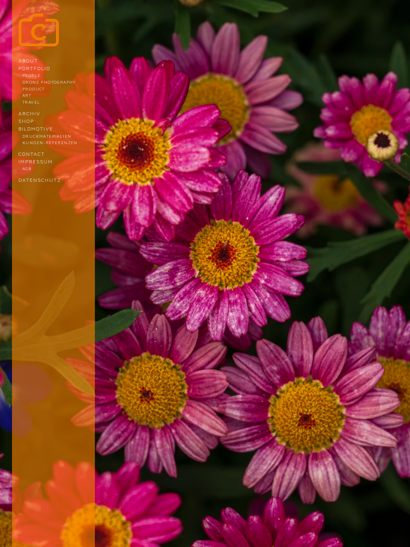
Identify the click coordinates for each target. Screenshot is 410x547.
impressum (35, 162)
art (26, 95)
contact (31, 154)
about (28, 61)
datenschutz (39, 180)
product (33, 88)
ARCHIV (29, 114)
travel (31, 102)
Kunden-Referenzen (50, 142)
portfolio (34, 68)
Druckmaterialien (46, 136)
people (31, 75)
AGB (26, 168)
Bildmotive (35, 129)
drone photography (49, 82)
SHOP (26, 121)
